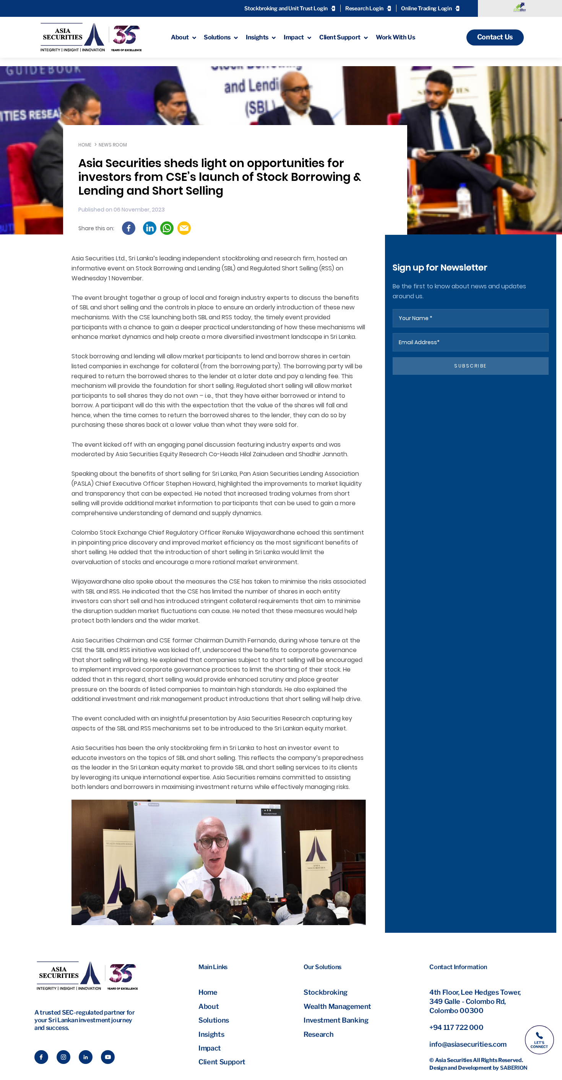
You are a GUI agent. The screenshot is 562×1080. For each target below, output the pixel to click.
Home (84, 145)
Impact (209, 1048)
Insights (211, 1034)
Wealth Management (337, 1006)
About (208, 1006)
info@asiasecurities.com (468, 1044)
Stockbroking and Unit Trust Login (286, 8)
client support (340, 37)
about (179, 37)
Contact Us (495, 37)
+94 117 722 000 (456, 1027)
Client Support (221, 1062)
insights (257, 37)
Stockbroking (326, 992)
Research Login (364, 8)
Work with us (395, 37)
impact (294, 37)
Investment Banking (336, 1020)
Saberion (514, 1067)
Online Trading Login (426, 8)
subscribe (470, 366)
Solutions (213, 1020)
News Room (113, 145)
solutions (217, 37)
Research (318, 1034)
